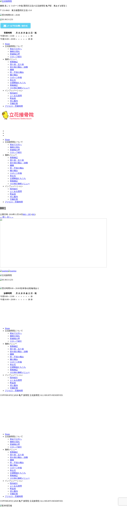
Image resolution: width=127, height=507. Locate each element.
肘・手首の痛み (17, 168)
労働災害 (14, 199)
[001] (53, 267)
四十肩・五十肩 (17, 160)
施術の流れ (15, 147)
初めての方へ (16, 144)
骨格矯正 (14, 181)
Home (7, 140)
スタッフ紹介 (16, 152)
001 (33, 214)
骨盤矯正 (14, 158)
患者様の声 (15, 150)
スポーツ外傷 (16, 173)
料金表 (13, 194)
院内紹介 (14, 189)
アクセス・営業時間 (14, 202)
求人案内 (14, 197)
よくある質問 (16, 191)
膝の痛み (14, 171)
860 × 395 (27, 214)
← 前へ (3, 217)
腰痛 (12, 165)
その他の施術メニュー (20, 184)
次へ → (10, 217)
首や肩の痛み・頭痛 (19, 163)
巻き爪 (13, 176)
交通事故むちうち (18, 178)
